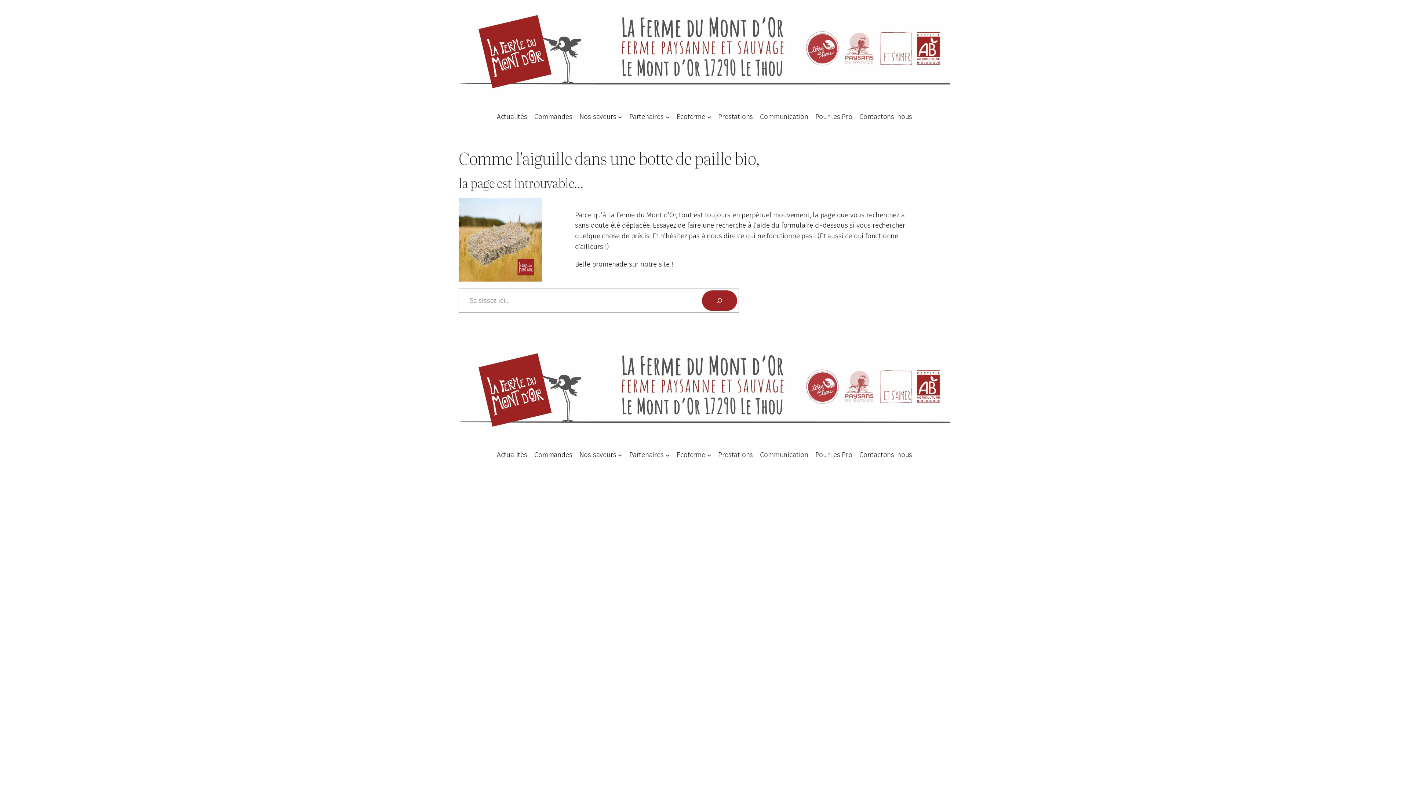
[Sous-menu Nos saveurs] (620, 117)
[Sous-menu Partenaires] (668, 117)
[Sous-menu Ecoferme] (709, 117)
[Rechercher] (719, 300)
